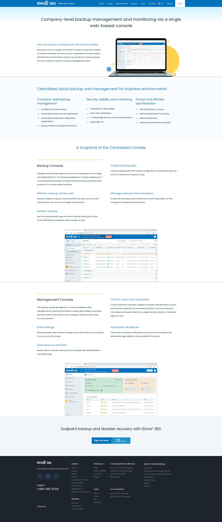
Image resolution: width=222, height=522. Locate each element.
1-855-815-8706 (48, 489)
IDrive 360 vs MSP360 (119, 493)
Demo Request (78, 509)
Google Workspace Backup (121, 471)
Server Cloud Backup (154, 463)
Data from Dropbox (118, 474)
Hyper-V (147, 483)
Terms (96, 493)
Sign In (180, 3)
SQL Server (148, 468)
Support (134, 3)
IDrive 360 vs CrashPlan (120, 496)
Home (74, 468)
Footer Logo (45, 462)
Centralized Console (80, 480)
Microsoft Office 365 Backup (121, 468)
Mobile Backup (77, 489)
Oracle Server (149, 477)
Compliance (77, 506)
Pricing (109, 3)
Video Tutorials (100, 471)
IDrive (102, 3)
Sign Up (170, 3)
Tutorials (151, 3)
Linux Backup (77, 486)
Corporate (98, 474)
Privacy (97, 496)
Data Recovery (122, 3)
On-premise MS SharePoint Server (157, 474)
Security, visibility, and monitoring (109, 99)
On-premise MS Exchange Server (157, 471)
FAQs (143, 3)
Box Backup (115, 477)
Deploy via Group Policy (81, 492)
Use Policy (98, 502)
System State (149, 480)
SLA (95, 499)
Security (75, 503)
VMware (147, 486)
